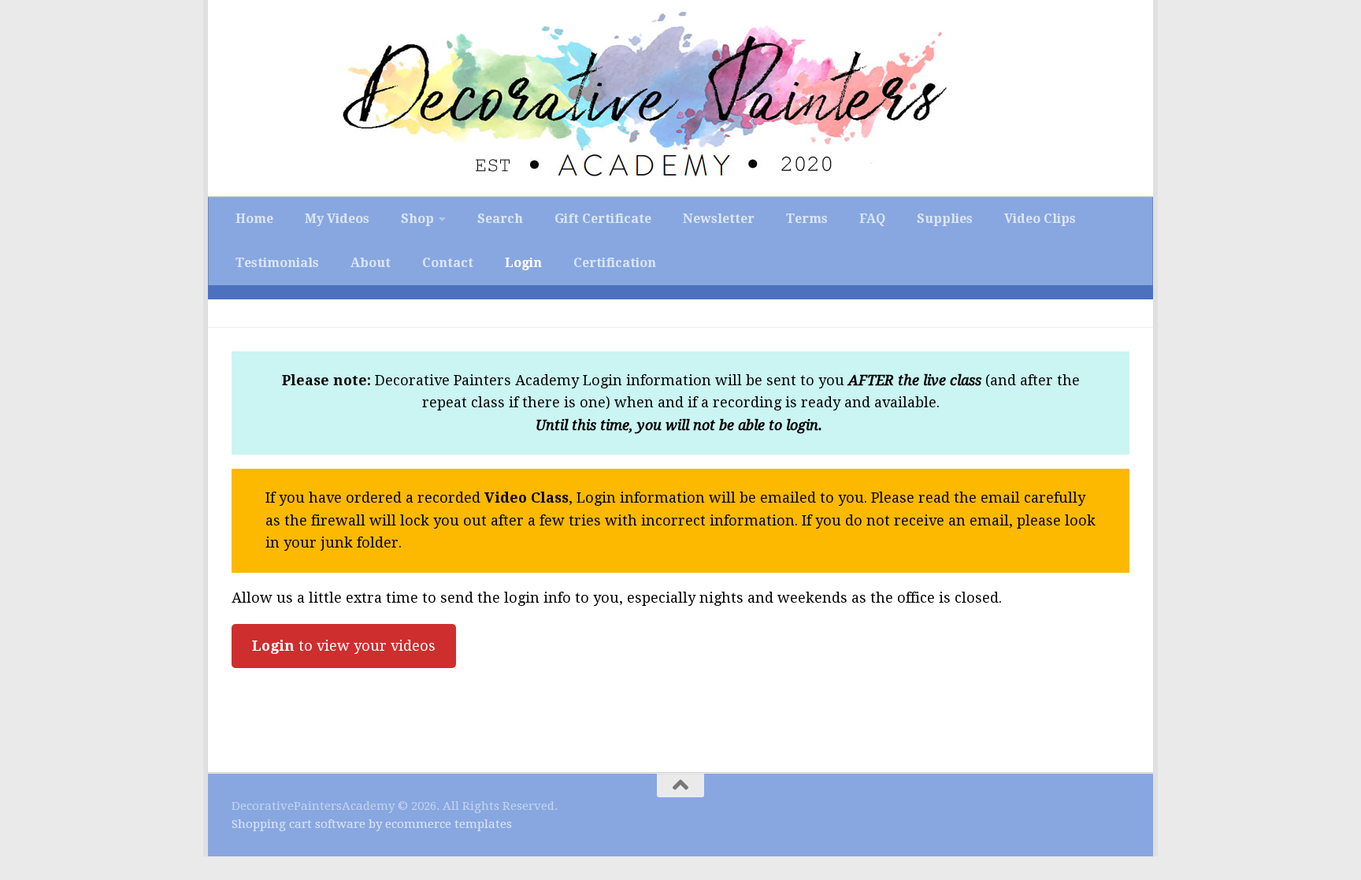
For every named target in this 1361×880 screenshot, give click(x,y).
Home (254, 218)
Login (523, 262)
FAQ (872, 218)
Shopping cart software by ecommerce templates (372, 824)
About (370, 262)
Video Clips (1040, 218)
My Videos (337, 218)
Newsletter (719, 218)
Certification (614, 262)
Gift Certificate (602, 218)
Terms (807, 218)
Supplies (945, 218)
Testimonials (277, 262)
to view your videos (344, 645)
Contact (447, 262)
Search (500, 218)
